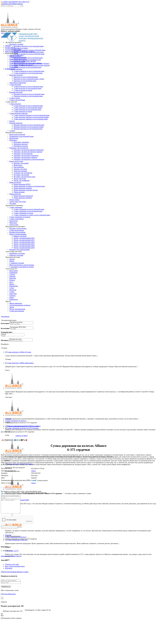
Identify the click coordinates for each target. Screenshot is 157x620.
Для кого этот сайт (12, 564)
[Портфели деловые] (21, 322)
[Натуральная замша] (20, 341)
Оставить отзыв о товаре (32, 493)
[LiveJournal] (24, 440)
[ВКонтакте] (15, 440)
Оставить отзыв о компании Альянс (78, 493)
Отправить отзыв (9, 527)
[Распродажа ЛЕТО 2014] (21, 327)
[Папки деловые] (21, 324)
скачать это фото (21, 435)
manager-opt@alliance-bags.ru (12, 4)
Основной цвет (6, 332)
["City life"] (21, 329)
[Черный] (12, 334)
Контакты (8, 568)
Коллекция (5, 328)
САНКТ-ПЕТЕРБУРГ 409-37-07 (15, 2)
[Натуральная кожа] (20, 339)
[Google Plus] (26, 440)
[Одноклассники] (19, 440)
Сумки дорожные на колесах (15, 421)
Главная (8, 419)
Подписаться (6, 586)
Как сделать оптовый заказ (15, 566)
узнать (33, 471)
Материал (5, 340)
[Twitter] (17, 440)
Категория (5, 323)
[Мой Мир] (22, 440)
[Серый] (12, 336)
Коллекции (5, 316)
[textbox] (11, 6)
